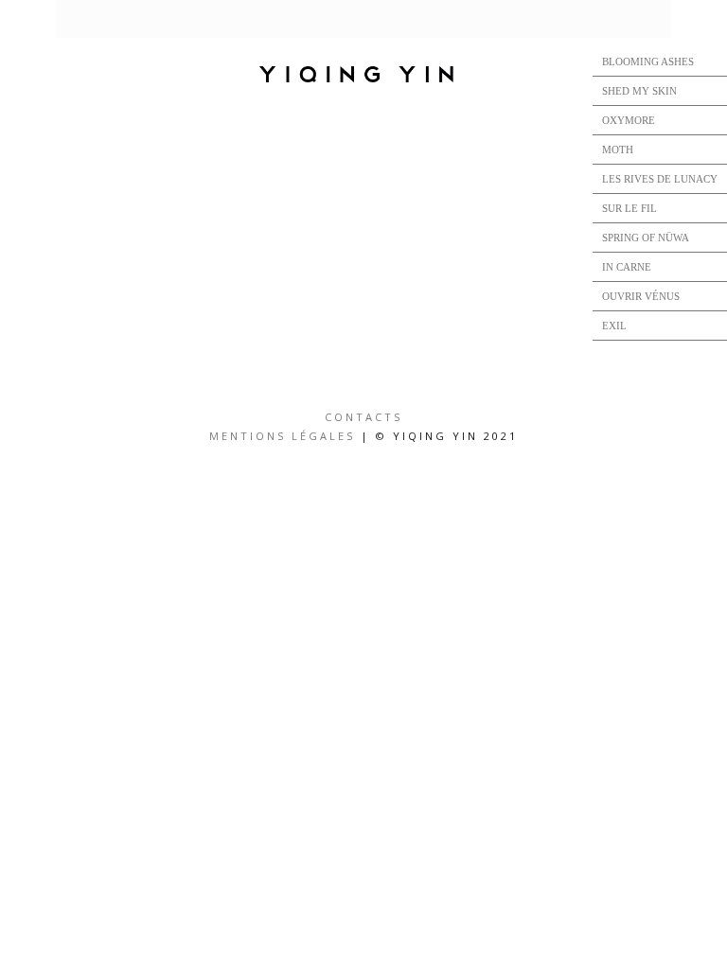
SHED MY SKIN (639, 91)
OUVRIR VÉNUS (641, 296)
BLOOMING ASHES (648, 61)
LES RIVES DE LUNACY (660, 179)
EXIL (614, 325)
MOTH (617, 149)
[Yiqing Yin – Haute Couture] (363, 75)
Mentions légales (282, 436)
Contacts (363, 417)
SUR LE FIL (629, 208)
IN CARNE (626, 267)
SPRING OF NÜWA (645, 237)
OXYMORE (628, 120)
